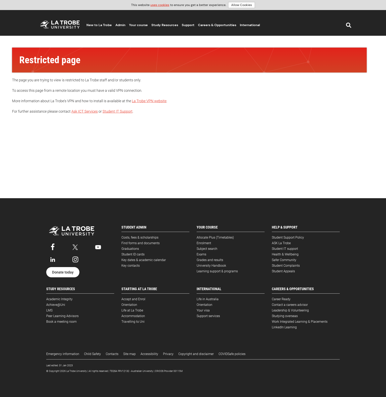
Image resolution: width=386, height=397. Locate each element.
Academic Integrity (59, 299)
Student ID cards (133, 254)
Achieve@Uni (55, 305)
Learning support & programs (217, 271)
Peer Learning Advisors (62, 316)
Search (349, 25)
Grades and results (210, 260)
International (250, 25)
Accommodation (133, 316)
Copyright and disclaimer (196, 354)
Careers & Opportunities (217, 25)
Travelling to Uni (133, 322)
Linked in (52, 259)
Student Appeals (283, 271)
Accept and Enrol (133, 299)
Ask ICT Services (84, 111)
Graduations (130, 249)
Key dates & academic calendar (143, 260)
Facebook (52, 246)
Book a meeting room (61, 322)
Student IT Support (117, 111)
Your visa (203, 310)
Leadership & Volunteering (290, 310)
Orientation (129, 305)
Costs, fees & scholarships (139, 237)
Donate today (63, 272)
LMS (49, 310)
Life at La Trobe (132, 310)
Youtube (98, 246)
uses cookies (159, 5)
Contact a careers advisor (290, 305)
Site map (129, 354)
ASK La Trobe (281, 243)
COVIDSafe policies (232, 354)
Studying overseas (285, 316)
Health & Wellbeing (285, 254)
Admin (120, 25)
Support (188, 25)
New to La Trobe (99, 25)
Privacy (168, 354)
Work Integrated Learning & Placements (299, 322)
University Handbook (211, 265)
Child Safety (92, 354)
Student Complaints (286, 265)
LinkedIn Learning (284, 327)
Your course (138, 25)
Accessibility (149, 354)
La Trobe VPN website (149, 101)
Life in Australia (208, 299)
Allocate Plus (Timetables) (215, 237)
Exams (201, 254)
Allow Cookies (241, 5)
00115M (178, 371)
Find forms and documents (140, 243)
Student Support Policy (288, 237)
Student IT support (285, 249)
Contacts (112, 354)
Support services (208, 316)
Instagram (75, 259)
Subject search (207, 249)
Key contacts (130, 265)
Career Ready (281, 299)
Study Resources (164, 25)
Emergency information (62, 354)
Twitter (75, 246)
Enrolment (204, 243)
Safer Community (284, 260)
